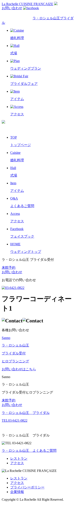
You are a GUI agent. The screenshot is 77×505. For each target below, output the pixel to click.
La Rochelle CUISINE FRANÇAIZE (27, 4)
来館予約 (8, 267)
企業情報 (17, 492)
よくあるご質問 (29, 450)
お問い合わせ (12, 8)
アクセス (17, 463)
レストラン (18, 458)
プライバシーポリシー (27, 487)
